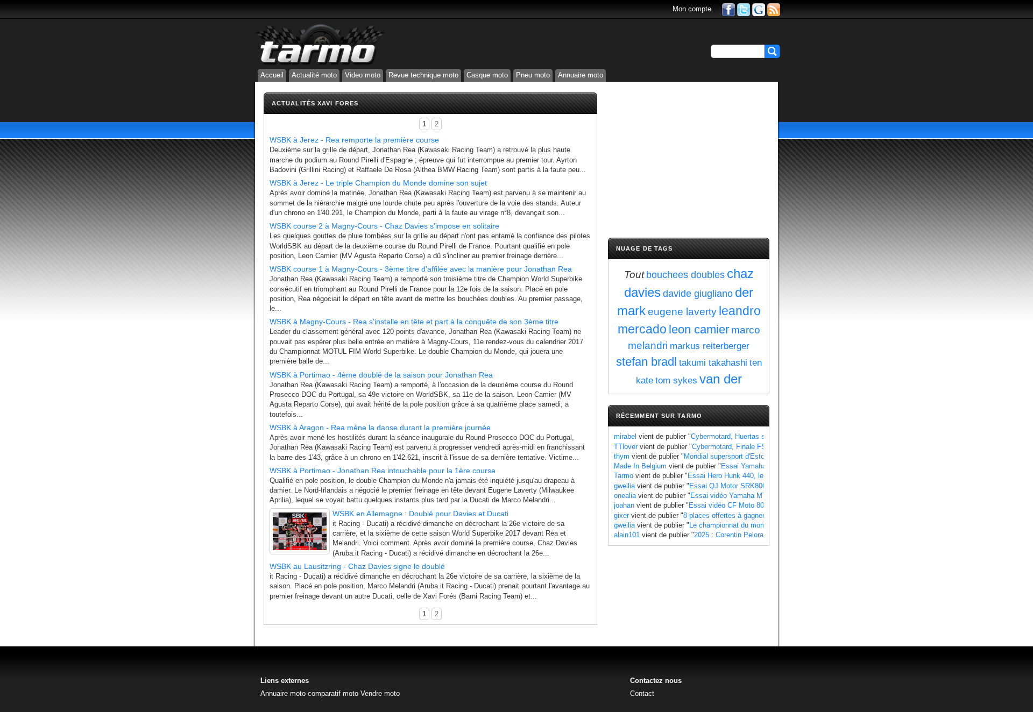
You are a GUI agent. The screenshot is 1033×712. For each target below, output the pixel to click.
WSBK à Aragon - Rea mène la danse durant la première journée (380, 427)
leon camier (699, 329)
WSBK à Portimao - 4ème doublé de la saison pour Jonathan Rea (381, 375)
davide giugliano (698, 293)
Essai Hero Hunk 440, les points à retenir (752, 476)
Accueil (272, 75)
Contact (642, 693)
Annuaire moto (580, 75)
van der (720, 379)
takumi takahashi (713, 363)
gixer (621, 515)
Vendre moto (380, 693)
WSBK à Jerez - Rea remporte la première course (354, 140)
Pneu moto (533, 75)
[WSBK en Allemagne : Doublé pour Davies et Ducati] (300, 531)
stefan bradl (646, 361)
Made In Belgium (640, 466)
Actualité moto (314, 75)
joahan (624, 505)
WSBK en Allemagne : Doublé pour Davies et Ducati (420, 513)
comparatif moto (333, 693)
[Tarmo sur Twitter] (743, 9)
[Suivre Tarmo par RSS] (773, 9)
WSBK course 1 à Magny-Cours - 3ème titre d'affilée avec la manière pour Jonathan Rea (421, 269)
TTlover (626, 447)
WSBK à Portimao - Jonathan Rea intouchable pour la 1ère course (383, 470)
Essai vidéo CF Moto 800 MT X (738, 505)
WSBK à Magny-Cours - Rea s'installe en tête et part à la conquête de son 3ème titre (414, 321)
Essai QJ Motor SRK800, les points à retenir (758, 486)
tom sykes (676, 380)
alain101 (627, 535)
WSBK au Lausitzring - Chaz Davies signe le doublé (357, 566)
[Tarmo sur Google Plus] (758, 9)
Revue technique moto (423, 75)
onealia (625, 496)
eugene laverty (682, 311)
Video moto (362, 75)
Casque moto (487, 75)
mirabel (625, 436)
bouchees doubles (685, 274)
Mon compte (692, 9)
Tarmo (623, 476)
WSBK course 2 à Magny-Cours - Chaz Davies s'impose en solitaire (384, 226)
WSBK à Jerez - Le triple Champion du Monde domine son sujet (378, 183)
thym (621, 456)
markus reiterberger (709, 346)
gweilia (624, 486)
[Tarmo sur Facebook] (728, 9)
